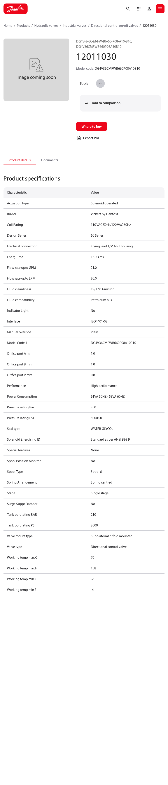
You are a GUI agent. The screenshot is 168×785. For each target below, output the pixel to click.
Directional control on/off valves (114, 25)
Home (8, 25)
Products (23, 25)
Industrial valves (74, 25)
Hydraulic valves (46, 25)
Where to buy (92, 126)
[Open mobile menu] (160, 8)
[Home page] (16, 9)
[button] (139, 9)
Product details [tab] (20, 160)
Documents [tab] (49, 160)
